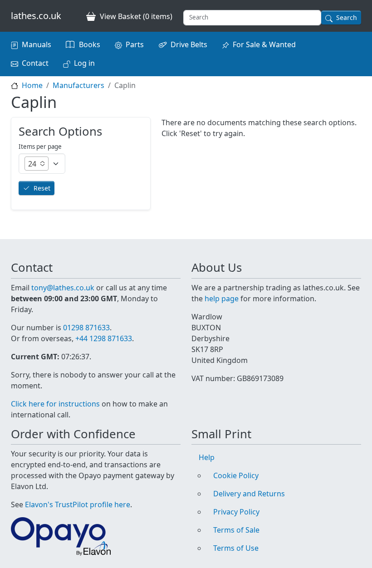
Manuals (36, 44)
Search (346, 17)
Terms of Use (236, 548)
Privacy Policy (236, 512)
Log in (84, 63)
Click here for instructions (55, 404)
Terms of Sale (236, 530)
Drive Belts (189, 44)
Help (207, 457)
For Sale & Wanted (264, 44)
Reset (42, 188)
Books (89, 44)
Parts (135, 44)
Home (32, 85)
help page (222, 299)
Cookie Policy (236, 475)
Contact (35, 63)
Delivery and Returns (249, 494)
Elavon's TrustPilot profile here (77, 504)
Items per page (40, 146)
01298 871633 (86, 328)
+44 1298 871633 (103, 338)
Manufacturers (78, 85)
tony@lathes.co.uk (62, 288)
